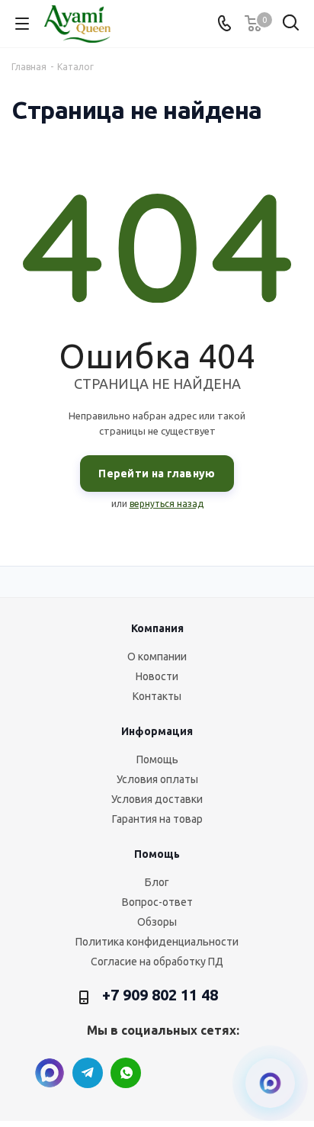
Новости (157, 676)
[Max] (49, 1073)
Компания (157, 628)
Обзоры (157, 922)
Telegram (87, 1073)
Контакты (157, 696)
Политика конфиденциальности (157, 942)
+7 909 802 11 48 (160, 994)
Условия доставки (157, 799)
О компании (157, 656)
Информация (157, 731)
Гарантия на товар (157, 819)
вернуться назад (166, 504)
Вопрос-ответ (157, 902)
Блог (157, 882)
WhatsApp (126, 1073)
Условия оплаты (157, 779)
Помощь (157, 759)
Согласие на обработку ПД (157, 961)
